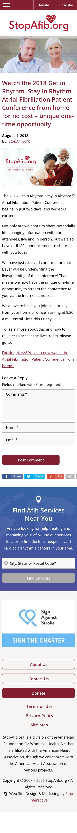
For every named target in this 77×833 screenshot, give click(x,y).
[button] (55, 476)
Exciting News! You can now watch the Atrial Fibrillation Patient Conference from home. (38, 359)
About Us (38, 664)
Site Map (39, 725)
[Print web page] (70, 476)
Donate (38, 693)
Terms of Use (39, 706)
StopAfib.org (19, 141)
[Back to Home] (38, 23)
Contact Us (39, 679)
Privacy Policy (39, 715)
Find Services (38, 578)
